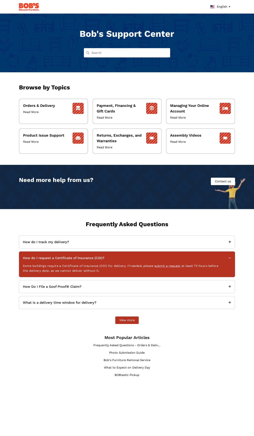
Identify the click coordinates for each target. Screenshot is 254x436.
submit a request (167, 266)
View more (127, 320)
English (221, 6)
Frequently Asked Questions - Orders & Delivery (127, 345)
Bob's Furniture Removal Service (127, 360)
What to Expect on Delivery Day (127, 367)
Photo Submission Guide (127, 352)
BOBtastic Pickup (127, 375)
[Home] (29, 7)
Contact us (223, 181)
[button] (245, 426)
